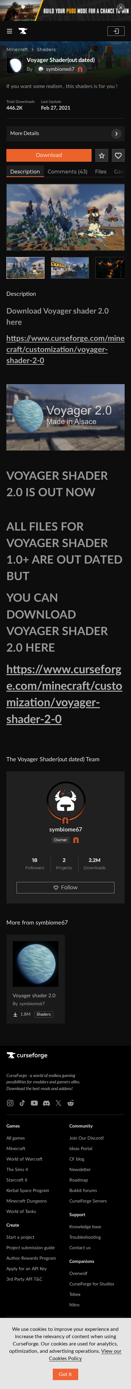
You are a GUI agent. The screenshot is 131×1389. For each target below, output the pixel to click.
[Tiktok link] (22, 1103)
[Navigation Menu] (9, 31)
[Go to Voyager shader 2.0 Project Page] (35, 979)
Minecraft (17, 49)
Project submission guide (30, 1248)
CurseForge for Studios (91, 1284)
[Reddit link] (70, 1103)
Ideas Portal (80, 1149)
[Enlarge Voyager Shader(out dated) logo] (14, 65)
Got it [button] (65, 1374)
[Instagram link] (10, 1103)
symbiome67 (65, 830)
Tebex (74, 1294)
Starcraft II (16, 1180)
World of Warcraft (24, 1159)
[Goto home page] (23, 31)
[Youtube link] (34, 1103)
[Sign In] (116, 31)
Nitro (74, 1305)
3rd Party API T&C (24, 1279)
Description (25, 172)
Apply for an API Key (26, 1269)
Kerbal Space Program (27, 1191)
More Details (24, 133)
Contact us (80, 1248)
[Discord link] (46, 1103)
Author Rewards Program (31, 1258)
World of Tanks (21, 1211)
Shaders (46, 49)
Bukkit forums (83, 1191)
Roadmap (78, 1180)
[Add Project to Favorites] (101, 155)
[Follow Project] (118, 155)
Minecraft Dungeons (26, 1201)
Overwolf (78, 1273)
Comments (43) (67, 172)
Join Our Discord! (86, 1138)
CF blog (76, 1159)
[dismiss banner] (121, 7)
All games (15, 1138)
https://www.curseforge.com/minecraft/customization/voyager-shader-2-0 (65, 350)
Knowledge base (85, 1227)
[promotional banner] (65, 10)
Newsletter (80, 1170)
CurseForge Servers (88, 1201)
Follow (69, 887)
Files (101, 172)
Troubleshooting (85, 1237)
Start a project (20, 1237)
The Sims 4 (17, 1170)
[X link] (58, 1103)
